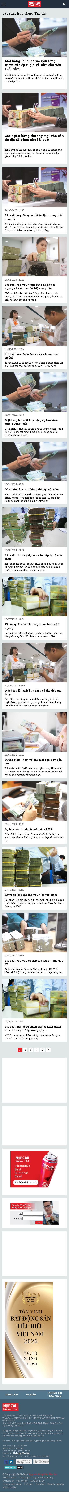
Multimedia (9, 1487)
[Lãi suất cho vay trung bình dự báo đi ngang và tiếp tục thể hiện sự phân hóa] (34, 256)
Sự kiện (31, 1394)
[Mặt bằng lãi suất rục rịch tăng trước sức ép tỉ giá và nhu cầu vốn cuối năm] (34, 37)
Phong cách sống (12, 1484)
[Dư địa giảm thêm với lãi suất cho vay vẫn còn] (34, 732)
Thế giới (28, 1484)
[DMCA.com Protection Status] (14, 1467)
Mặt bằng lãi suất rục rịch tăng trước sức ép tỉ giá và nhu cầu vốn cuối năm (33, 65)
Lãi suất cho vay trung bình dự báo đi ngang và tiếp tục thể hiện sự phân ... (30, 286)
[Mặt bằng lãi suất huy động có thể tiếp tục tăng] (34, 662)
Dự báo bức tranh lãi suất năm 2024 (28, 829)
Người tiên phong (43, 1477)
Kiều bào (40, 1484)
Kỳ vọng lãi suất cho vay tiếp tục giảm (31, 894)
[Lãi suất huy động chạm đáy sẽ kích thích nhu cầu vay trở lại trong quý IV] (34, 998)
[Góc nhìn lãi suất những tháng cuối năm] (34, 461)
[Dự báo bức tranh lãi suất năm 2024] (34, 801)
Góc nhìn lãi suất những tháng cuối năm (32, 489)
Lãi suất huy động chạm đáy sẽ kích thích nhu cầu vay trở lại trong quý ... (33, 1028)
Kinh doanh (9, 1477)
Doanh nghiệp (55, 1484)
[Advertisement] (29, 1254)
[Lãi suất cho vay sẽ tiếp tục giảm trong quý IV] (34, 932)
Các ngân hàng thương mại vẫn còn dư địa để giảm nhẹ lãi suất (34, 138)
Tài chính (21, 1480)
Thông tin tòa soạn (55, 1394)
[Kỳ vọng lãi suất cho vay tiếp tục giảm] (34, 867)
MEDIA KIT (11, 1394)
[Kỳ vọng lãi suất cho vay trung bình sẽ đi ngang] (34, 596)
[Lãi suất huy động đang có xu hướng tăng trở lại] (34, 326)
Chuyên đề (8, 1480)
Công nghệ (24, 1477)
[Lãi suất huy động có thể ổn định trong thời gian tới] (34, 187)
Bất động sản (37, 1480)
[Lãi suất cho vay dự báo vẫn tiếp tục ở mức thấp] (34, 527)
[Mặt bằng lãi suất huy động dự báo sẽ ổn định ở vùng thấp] (34, 392)
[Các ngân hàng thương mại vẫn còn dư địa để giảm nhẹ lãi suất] (34, 112)
